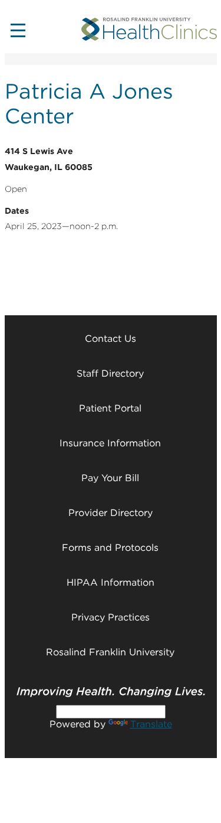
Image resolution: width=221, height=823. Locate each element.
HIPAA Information (110, 582)
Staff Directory (110, 373)
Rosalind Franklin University (110, 652)
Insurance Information (110, 443)
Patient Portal (110, 408)
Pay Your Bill (110, 478)
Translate (151, 724)
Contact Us (110, 338)
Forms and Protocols (110, 547)
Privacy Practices (110, 617)
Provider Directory (110, 512)
